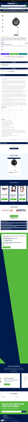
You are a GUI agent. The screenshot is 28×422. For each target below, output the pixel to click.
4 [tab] (15, 203)
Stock (25, 43)
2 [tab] (13, 203)
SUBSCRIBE (23, 411)
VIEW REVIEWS (7, 384)
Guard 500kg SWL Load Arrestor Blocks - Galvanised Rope (14, 172)
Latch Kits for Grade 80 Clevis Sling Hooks (4, 194)
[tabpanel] (14, 166)
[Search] (26, 6)
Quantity (2, 49)
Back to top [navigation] (14, 139)
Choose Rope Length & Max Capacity (6, 44)
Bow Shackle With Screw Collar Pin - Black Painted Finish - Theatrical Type (13, 195)
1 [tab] (12, 203)
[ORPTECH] (7, 210)
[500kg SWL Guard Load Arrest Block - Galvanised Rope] (2, 16)
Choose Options (3, 199)
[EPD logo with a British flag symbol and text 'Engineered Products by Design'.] (21, 210)
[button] (3, 36)
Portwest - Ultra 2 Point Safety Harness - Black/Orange (22, 195)
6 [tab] (16, 400)
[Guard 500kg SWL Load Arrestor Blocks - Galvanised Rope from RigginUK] (2, 31)
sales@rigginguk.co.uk (16, 420)
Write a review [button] (14, 148)
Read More (2, 40)
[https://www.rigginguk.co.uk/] (12, 3)
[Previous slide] (5, 24)
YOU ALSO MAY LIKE (14, 182)
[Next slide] (26, 24)
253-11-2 (26, 11)
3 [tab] (14, 203)
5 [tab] (15, 400)
